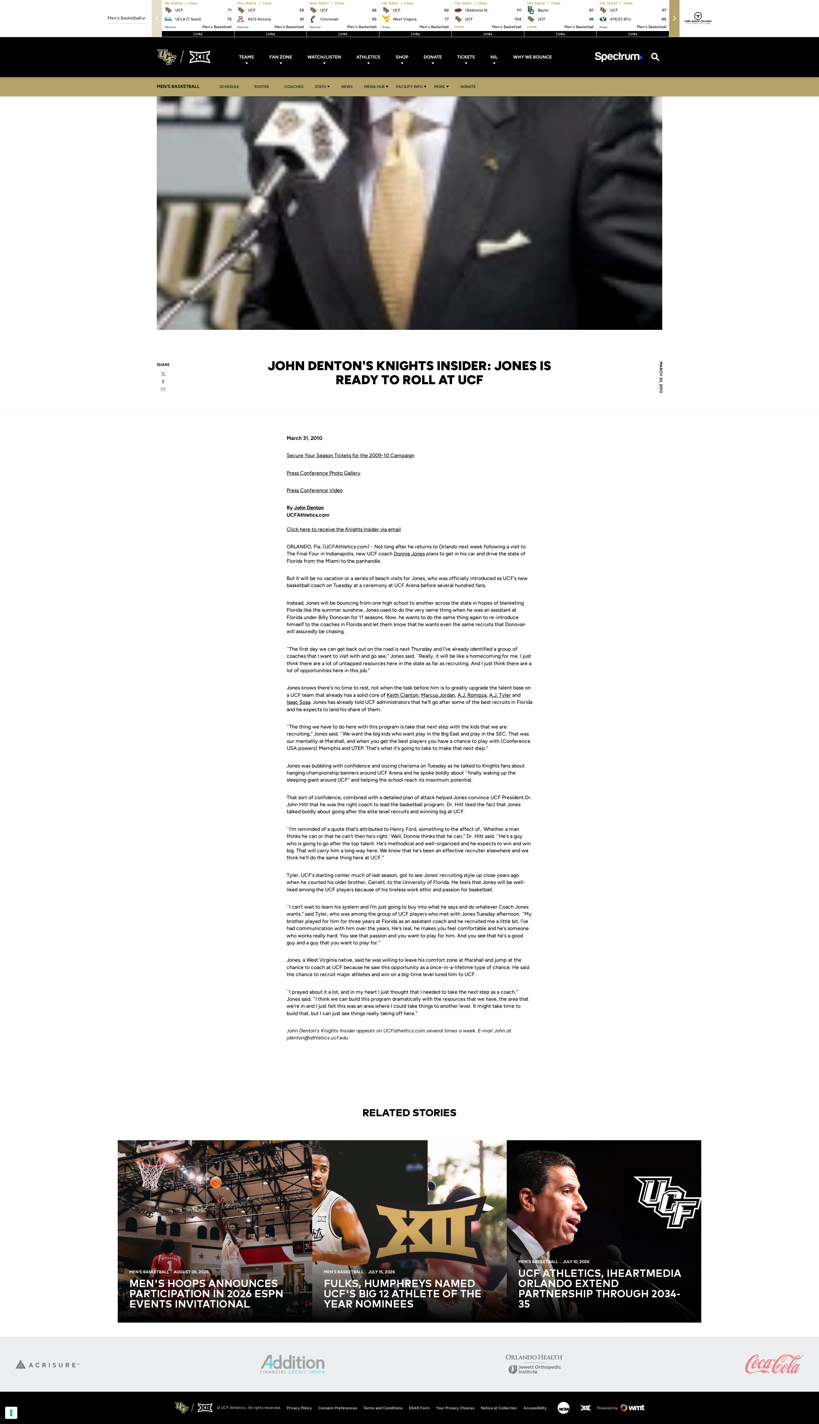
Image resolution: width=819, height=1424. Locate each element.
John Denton (309, 508)
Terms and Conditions (382, 1408)
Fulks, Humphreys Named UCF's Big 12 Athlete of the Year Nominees (402, 1294)
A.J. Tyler (500, 695)
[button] (674, 18)
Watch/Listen (324, 57)
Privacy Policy (299, 1408)
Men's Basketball (149, 1271)
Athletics (368, 57)
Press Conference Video (315, 490)
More (439, 86)
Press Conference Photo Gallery (324, 473)
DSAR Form (419, 1408)
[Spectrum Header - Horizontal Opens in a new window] (619, 57)
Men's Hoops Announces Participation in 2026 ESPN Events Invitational (206, 1294)
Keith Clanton (402, 695)
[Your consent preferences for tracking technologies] (11, 1413)
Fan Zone (280, 57)
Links (198, 34)
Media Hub (374, 86)
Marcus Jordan (438, 695)
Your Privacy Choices (455, 1408)
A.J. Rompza (472, 695)
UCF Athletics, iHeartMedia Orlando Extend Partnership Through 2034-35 (599, 1289)
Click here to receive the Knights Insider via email (344, 529)
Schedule (229, 86)
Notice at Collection (499, 1408)
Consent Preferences (337, 1408)
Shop (402, 57)
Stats (320, 86)
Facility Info (409, 86)
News (347, 86)
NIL (494, 57)
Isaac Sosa (298, 702)
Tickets (466, 57)
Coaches (293, 86)
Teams (246, 57)
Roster (261, 86)
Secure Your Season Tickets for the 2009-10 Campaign (350, 455)
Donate (433, 57)
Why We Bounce (532, 57)
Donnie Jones (409, 554)
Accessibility (535, 1407)
